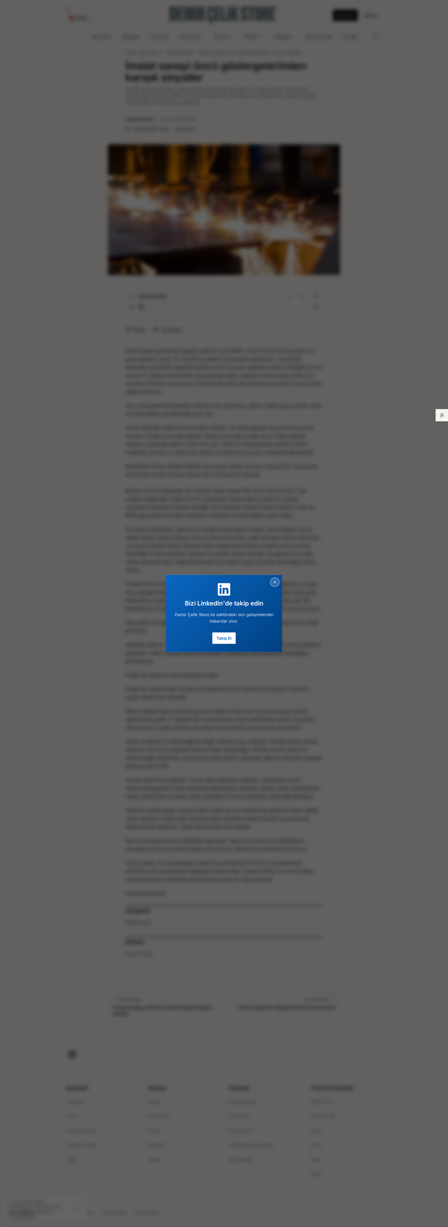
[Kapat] (275, 582)
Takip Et (224, 638)
